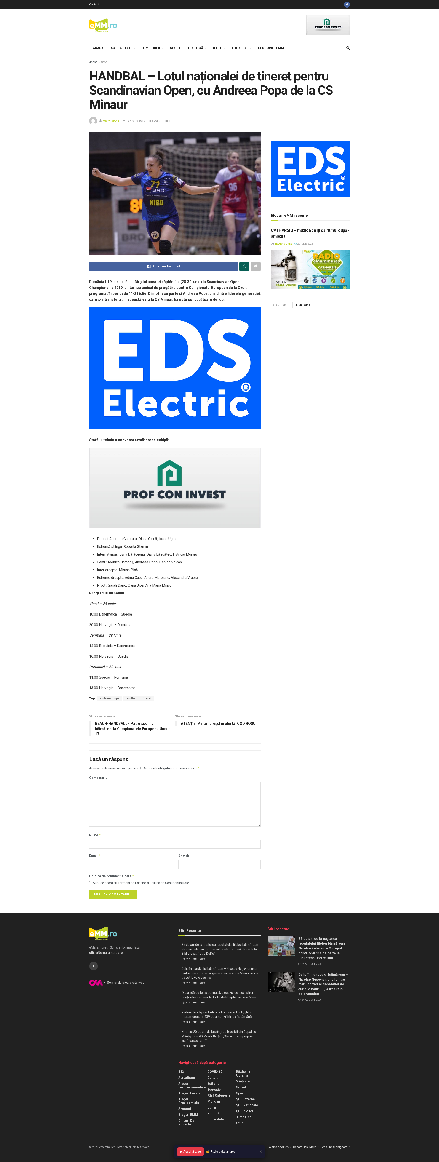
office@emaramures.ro (106, 952)
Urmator (302, 305)
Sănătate (243, 1081)
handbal (131, 698)
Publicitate (215, 1119)
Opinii (211, 1107)
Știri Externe (245, 1099)
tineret (147, 698)
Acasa (98, 48)
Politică (195, 48)
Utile (217, 48)
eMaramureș (283, 243)
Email (95, 855)
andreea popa (110, 698)
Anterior (282, 305)
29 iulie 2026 (305, 243)
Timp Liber (151, 48)
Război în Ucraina (243, 1073)
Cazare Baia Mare (304, 1147)
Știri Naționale (247, 1105)
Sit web (183, 856)
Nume (95, 835)
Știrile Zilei (244, 1111)
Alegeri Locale (189, 1093)
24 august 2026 (195, 959)
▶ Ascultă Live (190, 1151)
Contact (94, 4)
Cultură (213, 1077)
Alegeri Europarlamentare (192, 1085)
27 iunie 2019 (136, 120)
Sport (175, 48)
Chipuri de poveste (186, 1122)
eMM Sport (111, 120)
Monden (213, 1101)
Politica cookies (278, 1147)
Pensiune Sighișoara (334, 1147)
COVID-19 (214, 1072)
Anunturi (184, 1109)
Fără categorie (218, 1095)
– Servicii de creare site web (124, 982)
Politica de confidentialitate (111, 876)
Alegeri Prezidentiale (188, 1101)
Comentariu (98, 778)
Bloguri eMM (188, 1115)
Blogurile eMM (271, 48)
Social (241, 1087)
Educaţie (214, 1089)
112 (181, 1072)
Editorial (240, 48)
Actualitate (121, 48)
